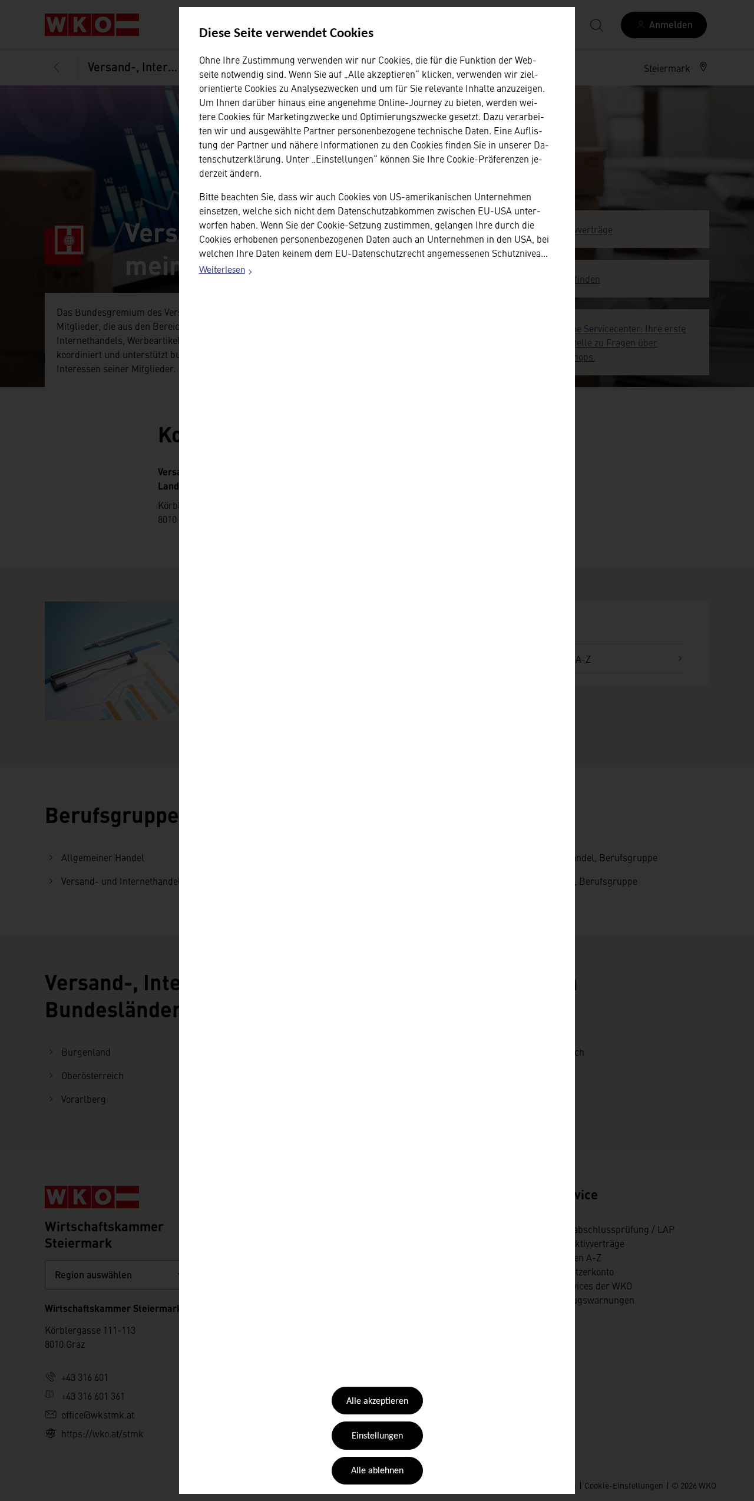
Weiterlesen (226, 272)
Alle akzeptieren (377, 1401)
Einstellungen (377, 1436)
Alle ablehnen (377, 1471)
